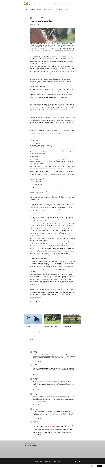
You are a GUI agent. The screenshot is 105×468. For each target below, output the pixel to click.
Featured (66, 9)
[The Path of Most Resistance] (52, 319)
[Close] (103, 466)
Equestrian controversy (47, 9)
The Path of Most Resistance (52, 326)
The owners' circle (29, 326)
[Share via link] (39, 301)
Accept (99, 466)
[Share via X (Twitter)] (33, 301)
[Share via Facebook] (30, 301)
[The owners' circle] (33, 319)
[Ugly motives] (72, 319)
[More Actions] (74, 352)
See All (79, 311)
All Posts (25, 9)
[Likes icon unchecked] (34, 361)
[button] (79, 9)
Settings (94, 466)
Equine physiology (58, 9)
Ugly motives (68, 326)
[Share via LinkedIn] (36, 301)
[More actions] (74, 17)
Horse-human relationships (35, 9)
